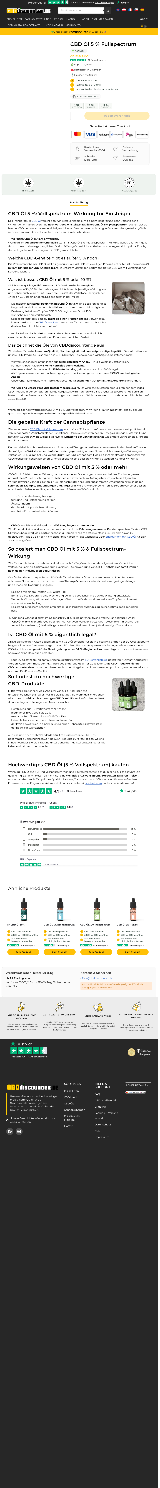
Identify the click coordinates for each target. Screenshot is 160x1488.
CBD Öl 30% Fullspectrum (95, 924)
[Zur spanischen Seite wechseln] (142, 10)
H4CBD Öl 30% (16, 924)
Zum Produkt (23, 952)
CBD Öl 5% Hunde (127, 924)
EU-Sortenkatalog (96, 659)
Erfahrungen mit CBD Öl (120, 536)
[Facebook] (9, 1131)
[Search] (107, 10)
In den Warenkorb (117, 116)
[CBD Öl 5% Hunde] (133, 909)
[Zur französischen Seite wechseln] (130, 10)
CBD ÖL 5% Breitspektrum (59, 924)
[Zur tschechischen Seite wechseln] (136, 10)
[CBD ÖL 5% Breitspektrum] (60, 909)
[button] (145, 22)
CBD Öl (36, 220)
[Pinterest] (19, 1131)
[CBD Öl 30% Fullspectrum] (97, 909)
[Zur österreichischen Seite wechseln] (124, 10)
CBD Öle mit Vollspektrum (46, 429)
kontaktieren (93, 783)
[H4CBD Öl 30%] (24, 909)
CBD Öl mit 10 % (48, 322)
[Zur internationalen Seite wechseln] (118, 10)
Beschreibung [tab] (79, 202)
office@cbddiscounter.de (96, 978)
